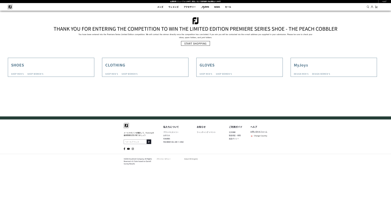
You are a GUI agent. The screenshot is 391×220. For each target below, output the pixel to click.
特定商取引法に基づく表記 (173, 142)
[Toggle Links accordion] (173, 126)
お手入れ (166, 135)
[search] (368, 7)
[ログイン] (372, 7)
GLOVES (207, 65)
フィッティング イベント (206, 132)
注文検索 (232, 132)
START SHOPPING (195, 43)
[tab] (376, 7)
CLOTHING (115, 65)
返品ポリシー (234, 138)
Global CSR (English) (191, 159)
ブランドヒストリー (170, 132)
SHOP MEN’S (111, 74)
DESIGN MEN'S (301, 74)
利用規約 (166, 138)
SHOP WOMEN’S (130, 74)
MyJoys (301, 65)
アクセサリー (190, 6)
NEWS (217, 6)
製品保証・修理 (235, 135)
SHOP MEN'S (206, 74)
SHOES (17, 65)
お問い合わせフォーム (258, 131)
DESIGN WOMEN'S (321, 74)
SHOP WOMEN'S (224, 74)
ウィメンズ (173, 6)
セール (228, 6)
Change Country (260, 136)
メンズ (160, 6)
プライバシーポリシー (164, 159)
